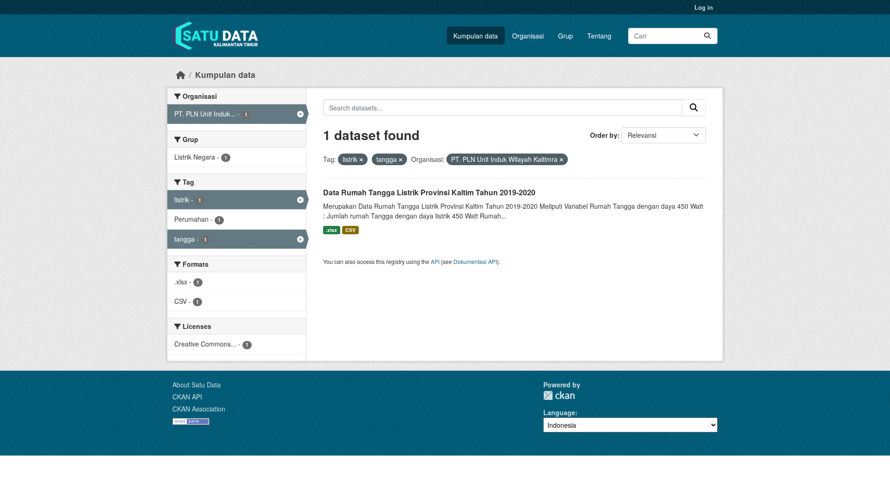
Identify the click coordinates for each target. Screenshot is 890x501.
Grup (565, 35)
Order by (603, 135)
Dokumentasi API (475, 261)
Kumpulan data (475, 35)
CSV (350, 229)
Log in (703, 7)
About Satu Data (196, 384)
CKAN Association (198, 408)
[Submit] (707, 36)
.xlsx (331, 229)
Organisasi (528, 35)
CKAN (559, 395)
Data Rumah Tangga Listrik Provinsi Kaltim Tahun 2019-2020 (429, 192)
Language (559, 412)
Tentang (599, 35)
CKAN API (187, 396)
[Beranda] (180, 74)
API (435, 261)
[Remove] (361, 159)
